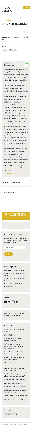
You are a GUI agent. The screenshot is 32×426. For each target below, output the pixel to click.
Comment (24, 204)
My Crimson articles (8, 32)
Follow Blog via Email (13, 235)
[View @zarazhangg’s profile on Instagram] (13, 301)
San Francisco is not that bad (13, 383)
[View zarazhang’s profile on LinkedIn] (17, 301)
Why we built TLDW (10, 286)
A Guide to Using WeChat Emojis (14, 270)
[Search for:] (30, 2)
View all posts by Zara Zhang (13, 173)
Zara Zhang (7, 9)
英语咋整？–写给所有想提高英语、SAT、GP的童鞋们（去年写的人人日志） (15, 215)
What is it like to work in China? (14, 283)
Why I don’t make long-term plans (15, 379)
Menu (27, 7)
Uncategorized (6, 20)
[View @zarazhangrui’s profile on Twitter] (9, 301)
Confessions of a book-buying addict (15, 396)
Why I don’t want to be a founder (14, 386)
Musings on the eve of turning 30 (14, 399)
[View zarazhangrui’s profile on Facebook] (5, 301)
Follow (8, 254)
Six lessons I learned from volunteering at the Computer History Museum (13, 346)
